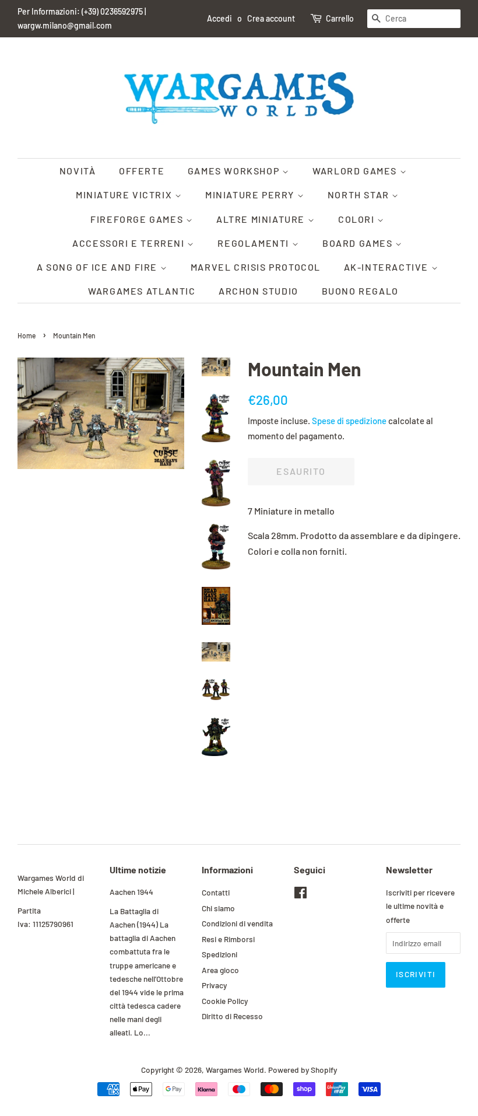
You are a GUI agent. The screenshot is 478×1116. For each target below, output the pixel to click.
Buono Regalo (360, 290)
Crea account (271, 18)
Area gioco (220, 970)
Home (26, 335)
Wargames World (235, 1070)
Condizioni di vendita (237, 923)
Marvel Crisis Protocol (256, 266)
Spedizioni (219, 954)
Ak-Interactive (387, 266)
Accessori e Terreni (129, 243)
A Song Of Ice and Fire (98, 266)
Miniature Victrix (125, 194)
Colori (357, 219)
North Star (360, 194)
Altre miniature (262, 219)
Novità (77, 170)
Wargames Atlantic (141, 290)
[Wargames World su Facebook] (300, 895)
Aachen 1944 (131, 892)
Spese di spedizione (349, 420)
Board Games (358, 243)
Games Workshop (235, 170)
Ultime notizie (138, 869)
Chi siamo (218, 908)
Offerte (141, 170)
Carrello (340, 18)
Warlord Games (355, 170)
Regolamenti (254, 243)
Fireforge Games (138, 219)
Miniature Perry (251, 194)
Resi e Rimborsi (228, 939)
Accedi (219, 18)
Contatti (216, 892)
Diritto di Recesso (232, 1016)
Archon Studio (258, 290)
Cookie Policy (225, 1001)
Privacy (214, 985)
